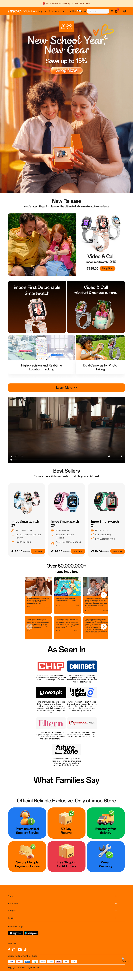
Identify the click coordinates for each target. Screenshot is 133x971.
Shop (39, 11)
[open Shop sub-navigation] (46, 11)
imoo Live (71, 11)
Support (82, 11)
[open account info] (112, 11)
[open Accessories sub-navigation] (63, 11)
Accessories (54, 11)
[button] (29, 595)
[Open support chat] (126, 961)
